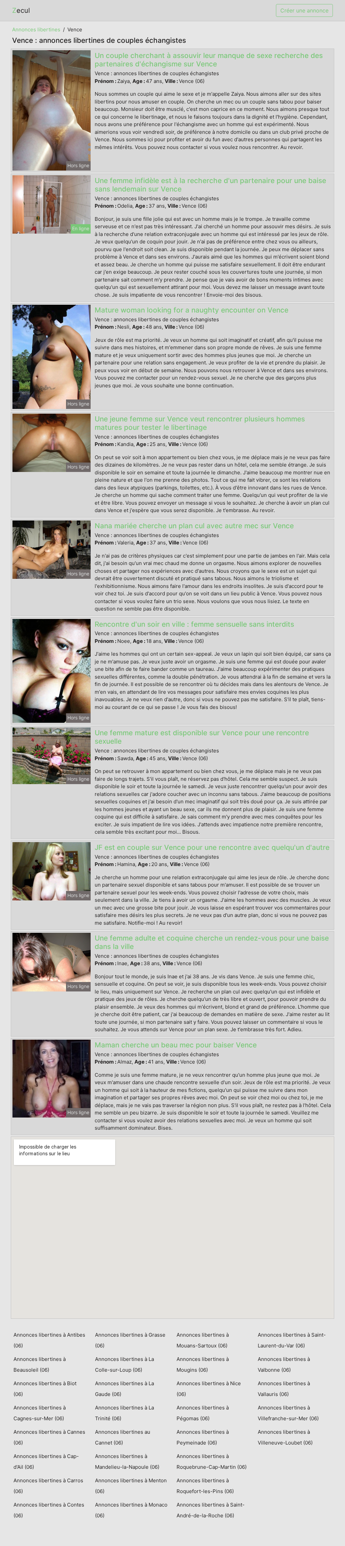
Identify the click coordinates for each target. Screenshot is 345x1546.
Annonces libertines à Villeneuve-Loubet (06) (285, 1437)
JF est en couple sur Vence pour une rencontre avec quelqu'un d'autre (212, 847)
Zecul (21, 10)
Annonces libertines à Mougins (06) (203, 1364)
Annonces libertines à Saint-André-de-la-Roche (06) (211, 1510)
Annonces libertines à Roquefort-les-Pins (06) (205, 1485)
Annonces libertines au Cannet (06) (122, 1437)
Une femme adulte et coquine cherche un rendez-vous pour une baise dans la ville (212, 942)
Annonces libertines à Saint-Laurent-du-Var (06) (292, 1340)
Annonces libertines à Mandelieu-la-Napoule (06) (127, 1461)
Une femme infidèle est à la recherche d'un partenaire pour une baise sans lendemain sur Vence (210, 184)
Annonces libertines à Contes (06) (48, 1510)
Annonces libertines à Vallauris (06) (284, 1388)
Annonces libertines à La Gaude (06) (124, 1388)
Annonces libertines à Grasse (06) (130, 1340)
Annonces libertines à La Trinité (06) (124, 1413)
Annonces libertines (36, 29)
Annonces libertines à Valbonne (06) (284, 1364)
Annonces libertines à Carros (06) (48, 1485)
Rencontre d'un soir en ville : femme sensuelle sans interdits (194, 624)
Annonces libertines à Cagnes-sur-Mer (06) (39, 1413)
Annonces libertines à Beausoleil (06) (39, 1364)
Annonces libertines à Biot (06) (44, 1388)
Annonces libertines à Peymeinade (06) (203, 1437)
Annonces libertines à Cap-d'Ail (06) (46, 1461)
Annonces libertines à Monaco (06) (131, 1510)
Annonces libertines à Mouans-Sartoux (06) (203, 1340)
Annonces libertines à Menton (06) (131, 1485)
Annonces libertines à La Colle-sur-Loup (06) (124, 1364)
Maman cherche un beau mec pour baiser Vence (176, 1045)
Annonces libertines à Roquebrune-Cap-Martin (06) (212, 1461)
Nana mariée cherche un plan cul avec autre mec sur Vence (194, 526)
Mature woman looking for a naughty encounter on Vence (191, 310)
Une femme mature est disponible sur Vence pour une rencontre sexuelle (202, 737)
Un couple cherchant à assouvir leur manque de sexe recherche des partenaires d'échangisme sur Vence (209, 59)
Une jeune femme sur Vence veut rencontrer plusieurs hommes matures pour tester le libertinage (200, 423)
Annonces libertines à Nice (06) (209, 1388)
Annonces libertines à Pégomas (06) (203, 1413)
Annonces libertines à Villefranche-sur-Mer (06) (288, 1413)
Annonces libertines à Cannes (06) (49, 1437)
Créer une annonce (304, 10)
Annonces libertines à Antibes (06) (49, 1340)
